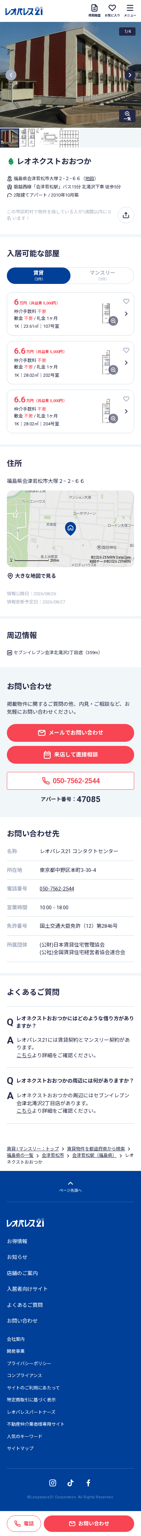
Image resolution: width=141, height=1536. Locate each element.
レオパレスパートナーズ (31, 1412)
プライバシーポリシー (29, 1363)
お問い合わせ (22, 1321)
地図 (89, 178)
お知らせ (17, 1257)
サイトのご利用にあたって (33, 1387)
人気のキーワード (24, 1436)
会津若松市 (53, 1155)
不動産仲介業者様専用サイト (36, 1424)
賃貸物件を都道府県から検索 (96, 1148)
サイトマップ (20, 1448)
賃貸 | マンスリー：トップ (33, 1148)
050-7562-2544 (57, 889)
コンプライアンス (24, 1375)
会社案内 (16, 1339)
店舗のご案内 (22, 1273)
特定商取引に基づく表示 (31, 1399)
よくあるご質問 (25, 1305)
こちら (24, 1055)
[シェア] (126, 215)
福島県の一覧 (20, 1155)
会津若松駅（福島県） (94, 1155)
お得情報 (17, 1241)
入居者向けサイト (27, 1289)
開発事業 (16, 1351)
